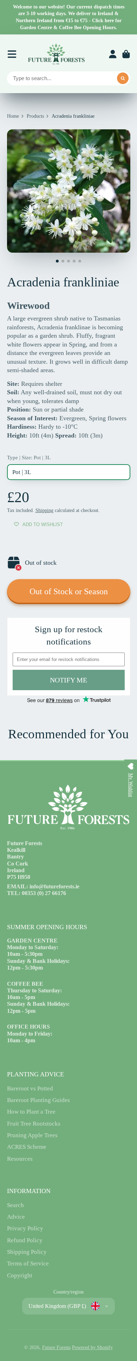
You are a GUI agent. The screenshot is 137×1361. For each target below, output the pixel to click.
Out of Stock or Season (69, 591)
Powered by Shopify (92, 1347)
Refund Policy (25, 1240)
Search (15, 1205)
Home (13, 116)
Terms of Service (28, 1263)
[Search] (123, 78)
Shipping (44, 510)
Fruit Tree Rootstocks (33, 1123)
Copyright (19, 1275)
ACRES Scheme (26, 1146)
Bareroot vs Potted (30, 1088)
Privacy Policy (25, 1228)
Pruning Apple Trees (32, 1135)
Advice (16, 1216)
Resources (20, 1158)
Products (35, 116)
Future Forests (56, 1347)
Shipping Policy (27, 1252)
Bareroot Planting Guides (38, 1100)
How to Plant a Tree (31, 1111)
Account (113, 54)
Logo (56, 54)
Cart (126, 54)
